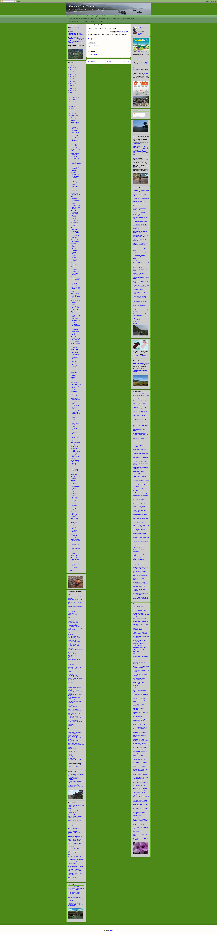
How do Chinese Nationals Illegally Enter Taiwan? (75, 514)
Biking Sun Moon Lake (73, 716)
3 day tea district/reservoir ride (75, 638)
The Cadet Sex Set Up (139, 586)
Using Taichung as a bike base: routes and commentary (141, 408)
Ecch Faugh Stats (137, 831)
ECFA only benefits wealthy (140, 732)
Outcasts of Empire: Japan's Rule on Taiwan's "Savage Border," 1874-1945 (75, 816)
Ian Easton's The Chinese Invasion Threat (75, 811)
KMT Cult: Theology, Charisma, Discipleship (74, 365)
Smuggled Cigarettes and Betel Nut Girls (139, 306)
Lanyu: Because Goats (73, 629)
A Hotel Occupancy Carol (139, 610)
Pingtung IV (70, 756)
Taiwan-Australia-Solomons (140, 774)
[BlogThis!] (90, 43)
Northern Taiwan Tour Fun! (74, 666)
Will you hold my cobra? (139, 766)
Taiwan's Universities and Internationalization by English (141, 261)
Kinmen (69, 671)
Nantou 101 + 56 (72, 611)
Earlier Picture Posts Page (75, 765)
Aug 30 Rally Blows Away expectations (139, 450)
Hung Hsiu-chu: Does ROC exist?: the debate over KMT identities (140, 463)
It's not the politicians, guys (140, 562)
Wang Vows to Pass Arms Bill (75, 193)
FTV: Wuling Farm (72, 656)
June (72, 108)
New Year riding (71, 758)
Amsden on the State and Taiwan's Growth (139, 208)
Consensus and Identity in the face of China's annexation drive (141, 728)
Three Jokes (74, 237)
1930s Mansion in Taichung (74, 659)
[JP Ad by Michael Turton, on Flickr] (140, 350)
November (74, 97)
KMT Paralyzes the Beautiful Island (75, 388)
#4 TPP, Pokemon (72, 780)
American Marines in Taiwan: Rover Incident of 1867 (140, 791)
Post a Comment (94, 54)
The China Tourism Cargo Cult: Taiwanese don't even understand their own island (140, 800)
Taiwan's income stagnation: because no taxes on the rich (140, 633)
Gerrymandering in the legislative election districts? (140, 583)
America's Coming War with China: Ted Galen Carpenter (76, 356)
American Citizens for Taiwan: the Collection (94, 21)
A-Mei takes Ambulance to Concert (75, 490)
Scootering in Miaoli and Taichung (75, 606)
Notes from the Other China (75, 857)
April (72, 113)
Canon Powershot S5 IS (139, 149)
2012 (71, 79)
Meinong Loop (71, 652)
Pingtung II (70, 754)
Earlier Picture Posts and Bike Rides (111, 16)
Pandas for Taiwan (74, 416)
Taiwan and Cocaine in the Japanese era (140, 805)
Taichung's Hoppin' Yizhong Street (76, 744)
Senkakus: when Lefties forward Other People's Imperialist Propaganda (139, 642)
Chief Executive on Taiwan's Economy (75, 283)
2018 (71, 65)
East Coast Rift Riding (73, 733)
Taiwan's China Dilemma (74, 820)
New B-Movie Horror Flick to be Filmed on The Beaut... (75, 339)
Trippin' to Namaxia (72, 614)
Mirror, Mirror (136, 603)
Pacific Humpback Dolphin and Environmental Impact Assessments (141, 720)
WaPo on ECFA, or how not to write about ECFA (141, 526)
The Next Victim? (75, 320)
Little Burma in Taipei (72, 668)
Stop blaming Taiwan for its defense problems (140, 752)
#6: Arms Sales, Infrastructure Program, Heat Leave (76, 775)
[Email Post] (90, 46)
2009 (71, 85)
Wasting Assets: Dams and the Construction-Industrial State (141, 481)
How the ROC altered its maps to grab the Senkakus (141, 191)
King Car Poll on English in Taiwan (75, 407)
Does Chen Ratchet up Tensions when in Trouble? (140, 416)
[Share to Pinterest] (95, 43)
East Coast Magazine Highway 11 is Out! (75, 507)
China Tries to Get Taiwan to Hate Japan (76, 374)
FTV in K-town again (72, 680)
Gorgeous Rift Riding (72, 706)
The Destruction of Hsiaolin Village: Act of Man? (140, 572)
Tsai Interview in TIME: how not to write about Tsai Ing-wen (141, 394)
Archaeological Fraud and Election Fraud (75, 412)
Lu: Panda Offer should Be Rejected (75, 146)
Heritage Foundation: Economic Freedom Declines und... (75, 483)
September (74, 101)
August (73, 104)
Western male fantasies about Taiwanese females (141, 666)
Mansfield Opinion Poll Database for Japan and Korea (75, 438)
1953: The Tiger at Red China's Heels (139, 273)
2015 (71, 72)
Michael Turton (144, 27)
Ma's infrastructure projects (140, 654)
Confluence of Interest (139, 759)
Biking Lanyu (71, 643)
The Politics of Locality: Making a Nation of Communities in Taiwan (76, 807)
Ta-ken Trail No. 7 (75, 446)
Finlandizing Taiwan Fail (139, 201)
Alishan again (71, 664)
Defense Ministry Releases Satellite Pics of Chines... (75, 296)
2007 (71, 90)
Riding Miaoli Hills (72, 653)
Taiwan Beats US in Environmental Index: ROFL (75, 140)
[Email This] (88, 43)
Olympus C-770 (142, 147)
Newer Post (91, 61)
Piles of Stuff (70, 702)
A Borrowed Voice (72, 863)
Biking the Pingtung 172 (73, 644)
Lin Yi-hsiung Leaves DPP (75, 232)
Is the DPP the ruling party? (75, 249)
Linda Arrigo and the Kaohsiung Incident (75, 207)
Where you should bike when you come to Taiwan (140, 404)
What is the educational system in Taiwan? (139, 679)
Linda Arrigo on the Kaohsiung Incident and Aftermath (141, 744)
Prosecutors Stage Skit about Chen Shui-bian (140, 594)
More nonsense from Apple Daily (75, 224)
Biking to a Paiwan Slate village (75, 628)
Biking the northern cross (73, 645)
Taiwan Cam (74, 555)
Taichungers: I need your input (75, 398)
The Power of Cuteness (139, 265)
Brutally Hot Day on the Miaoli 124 (75, 647)
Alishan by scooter (72, 640)
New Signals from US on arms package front (75, 535)
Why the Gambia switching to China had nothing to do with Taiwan (140, 435)
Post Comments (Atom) (112, 67)
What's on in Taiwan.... (74, 494)
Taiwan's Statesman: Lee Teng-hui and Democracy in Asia (75, 853)
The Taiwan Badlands (138, 824)
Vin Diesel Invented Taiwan (74, 183)
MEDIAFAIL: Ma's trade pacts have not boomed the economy (140, 770)
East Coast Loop (71, 648)
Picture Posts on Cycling (128, 18)
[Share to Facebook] (93, 43)
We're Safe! (74, 474)
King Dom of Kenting (72, 741)
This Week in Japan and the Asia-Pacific (75, 308)
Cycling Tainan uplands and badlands (76, 33)
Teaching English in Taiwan (141, 363)
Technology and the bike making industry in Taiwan (139, 195)
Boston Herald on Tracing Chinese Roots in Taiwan (75, 128)
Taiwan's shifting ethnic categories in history (139, 507)
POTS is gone (74, 347)
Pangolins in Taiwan (138, 289)
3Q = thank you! (75, 235)
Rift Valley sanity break (73, 622)
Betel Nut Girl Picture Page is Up (75, 158)
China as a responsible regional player (139, 589)
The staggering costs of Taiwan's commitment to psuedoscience (139, 814)
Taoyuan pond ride (72, 672)
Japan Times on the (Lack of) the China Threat (75, 462)
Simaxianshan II (71, 698)
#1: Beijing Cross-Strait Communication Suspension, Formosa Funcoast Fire (75, 787)
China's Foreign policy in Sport (141, 198)
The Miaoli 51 (71, 634)
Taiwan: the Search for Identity (76, 848)
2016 (71, 69)
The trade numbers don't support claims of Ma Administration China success (140, 620)
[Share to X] (92, 43)
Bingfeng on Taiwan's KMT (75, 420)
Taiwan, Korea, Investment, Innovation (75, 351)
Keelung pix (70, 705)
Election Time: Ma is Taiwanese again (138, 628)
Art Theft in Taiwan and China (141, 252)
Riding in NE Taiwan (72, 675)
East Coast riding (72, 624)
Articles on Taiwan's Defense (74, 259)
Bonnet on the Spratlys (139, 212)
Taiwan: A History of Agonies (75, 825)
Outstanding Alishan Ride (74, 690)
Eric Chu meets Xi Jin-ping (140, 493)
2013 (71, 76)
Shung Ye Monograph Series (75, 866)
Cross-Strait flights (74, 303)
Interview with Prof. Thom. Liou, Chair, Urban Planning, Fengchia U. (75, 899)
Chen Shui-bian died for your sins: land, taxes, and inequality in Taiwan (140, 779)
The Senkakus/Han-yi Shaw (140, 400)
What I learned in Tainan (73, 743)
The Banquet (74, 329)
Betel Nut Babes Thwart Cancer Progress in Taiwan (75, 177)
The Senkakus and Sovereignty (138, 756)
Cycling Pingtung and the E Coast (75, 32)
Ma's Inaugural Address (139, 398)
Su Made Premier (75, 300)
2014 (71, 74)
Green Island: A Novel (73, 828)
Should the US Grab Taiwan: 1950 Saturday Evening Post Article (140, 269)
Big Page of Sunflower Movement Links (109, 18)
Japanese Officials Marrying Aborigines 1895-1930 (140, 235)
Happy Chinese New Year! (75, 123)
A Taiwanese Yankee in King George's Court (140, 542)
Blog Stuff (73, 370)
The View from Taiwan (81, 6)
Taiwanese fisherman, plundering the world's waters (140, 740)
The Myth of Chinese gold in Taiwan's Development (140, 568)
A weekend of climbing (73, 621)
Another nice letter (74, 552)
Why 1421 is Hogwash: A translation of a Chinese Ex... (75, 325)
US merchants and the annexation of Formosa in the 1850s (140, 257)
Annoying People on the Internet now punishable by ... (75, 456)
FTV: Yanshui (71, 657)
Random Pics (71, 725)
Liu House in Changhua (73, 740)
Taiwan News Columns (74, 21)
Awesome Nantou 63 (72, 748)
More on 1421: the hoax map (75, 240)
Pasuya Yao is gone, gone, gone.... (74, 245)
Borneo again (71, 724)
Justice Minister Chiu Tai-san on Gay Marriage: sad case (140, 828)
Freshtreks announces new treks (76, 163)
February (73, 118)
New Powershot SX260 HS (74, 720)
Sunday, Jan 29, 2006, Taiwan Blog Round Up (75, 134)
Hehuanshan (71, 674)
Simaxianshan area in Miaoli (74, 732)
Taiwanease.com (141, 51)
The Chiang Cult (137, 215)
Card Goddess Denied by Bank (76, 383)
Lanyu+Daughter (72, 619)
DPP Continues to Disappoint (75, 443)
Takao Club (74, 172)
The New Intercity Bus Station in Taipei (75, 202)
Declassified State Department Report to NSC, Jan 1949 (141, 286)
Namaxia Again (71, 605)
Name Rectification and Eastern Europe (139, 530)
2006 (71, 92)
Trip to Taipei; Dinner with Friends (74, 471)
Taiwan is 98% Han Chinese (140, 788)
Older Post (126, 61)
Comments (138, 116)
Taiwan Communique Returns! (75, 268)
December (74, 94)
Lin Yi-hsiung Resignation (74, 219)
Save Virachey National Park (141, 63)
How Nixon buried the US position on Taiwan (139, 420)
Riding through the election (74, 637)
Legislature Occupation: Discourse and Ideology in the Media (141, 700)
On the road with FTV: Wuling (74, 667)
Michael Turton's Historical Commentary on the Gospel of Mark (141, 370)
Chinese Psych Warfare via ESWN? (75, 425)
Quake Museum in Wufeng (75, 153)
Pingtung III (70, 755)
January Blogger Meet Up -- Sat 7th (75, 524)
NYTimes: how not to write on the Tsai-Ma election (140, 695)
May (72, 111)
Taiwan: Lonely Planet (74, 877)
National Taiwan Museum (75, 197)
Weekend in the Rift (72, 655)
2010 (71, 83)
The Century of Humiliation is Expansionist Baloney (140, 467)
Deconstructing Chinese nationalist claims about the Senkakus (140, 662)
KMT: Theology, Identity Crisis (141, 503)
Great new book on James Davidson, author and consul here (76, 41)
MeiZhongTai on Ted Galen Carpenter (75, 169)
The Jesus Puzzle (141, 355)
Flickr (135, 158)
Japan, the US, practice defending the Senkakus (75, 565)
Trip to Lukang (74, 361)
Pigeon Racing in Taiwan (139, 522)
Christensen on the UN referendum (139, 704)
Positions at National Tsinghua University (74, 393)
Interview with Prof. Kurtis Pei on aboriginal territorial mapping (75, 894)
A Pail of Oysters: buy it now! (75, 823)
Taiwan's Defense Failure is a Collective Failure (140, 511)
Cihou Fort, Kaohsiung (73, 625)
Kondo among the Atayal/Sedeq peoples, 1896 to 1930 (82, 18)
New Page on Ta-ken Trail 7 (75, 228)
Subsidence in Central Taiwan (141, 687)
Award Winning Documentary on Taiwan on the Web (75, 529)
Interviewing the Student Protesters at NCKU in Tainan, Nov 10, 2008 (76, 904)
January (73, 120)
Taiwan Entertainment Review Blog (75, 278)
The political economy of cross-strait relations (139, 314)
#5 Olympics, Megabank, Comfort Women (74, 778)
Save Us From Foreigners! (74, 429)
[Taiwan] (90, 39)
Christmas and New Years (75, 545)
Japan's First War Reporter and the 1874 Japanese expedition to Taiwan (140, 245)
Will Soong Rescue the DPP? (74, 379)
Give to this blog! (73, 16)
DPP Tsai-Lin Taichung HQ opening (76, 731)
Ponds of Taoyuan (137, 716)
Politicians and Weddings (74, 263)
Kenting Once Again (72, 736)
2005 (71, 570)
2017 (71, 67)
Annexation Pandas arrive (139, 442)
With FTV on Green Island (74, 641)
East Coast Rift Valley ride (74, 750)
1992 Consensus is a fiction (140, 575)
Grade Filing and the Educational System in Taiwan (75, 289)
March (73, 115)
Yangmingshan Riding (73, 709)
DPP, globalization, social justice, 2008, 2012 (139, 240)
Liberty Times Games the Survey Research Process (74, 500)
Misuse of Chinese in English (74, 254)
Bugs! (69, 704)
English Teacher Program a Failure (75, 333)
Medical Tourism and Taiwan (140, 782)
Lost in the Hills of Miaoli (73, 636)
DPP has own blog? (74, 519)
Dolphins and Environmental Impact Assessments (140, 558)
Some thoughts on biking (139, 724)
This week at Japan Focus (75, 433)
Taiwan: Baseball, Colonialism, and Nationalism (141, 231)
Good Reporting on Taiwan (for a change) (75, 541)
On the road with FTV (72, 708)
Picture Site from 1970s (75, 548)
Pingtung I (70, 752)
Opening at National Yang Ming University (75, 450)
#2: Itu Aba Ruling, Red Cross (76, 784)
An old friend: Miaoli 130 (73, 735)
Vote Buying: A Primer (138, 471)
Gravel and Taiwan (138, 474)
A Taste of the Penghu (73, 699)
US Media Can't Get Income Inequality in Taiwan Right (140, 646)
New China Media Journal (75, 477)
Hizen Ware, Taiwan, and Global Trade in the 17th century (139, 297)
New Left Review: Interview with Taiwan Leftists (75, 559)
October (73, 99)
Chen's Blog (74, 467)
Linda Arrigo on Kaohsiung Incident (75, 273)
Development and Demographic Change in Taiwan (74, 832)
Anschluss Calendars (138, 564)
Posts (136, 113)
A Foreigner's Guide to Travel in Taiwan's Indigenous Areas (75, 860)
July (72, 106)
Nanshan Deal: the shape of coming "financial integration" (140, 598)
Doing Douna (71, 613)
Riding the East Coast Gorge (74, 701)
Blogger (111, 930)
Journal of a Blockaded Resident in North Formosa (75, 869)
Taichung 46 (70, 682)
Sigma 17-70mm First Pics (74, 676)
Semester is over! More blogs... (75, 344)
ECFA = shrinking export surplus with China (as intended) (139, 684)
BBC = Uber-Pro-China (139, 785)
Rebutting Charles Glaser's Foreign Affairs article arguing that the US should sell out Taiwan (140, 820)
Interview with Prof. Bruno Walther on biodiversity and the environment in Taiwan (76, 888)
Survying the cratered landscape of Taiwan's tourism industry (141, 615)
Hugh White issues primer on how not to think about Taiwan (141, 795)
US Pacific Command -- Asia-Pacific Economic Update (75, 213)
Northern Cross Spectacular (74, 697)
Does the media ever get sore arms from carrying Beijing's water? (141, 425)
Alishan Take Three (72, 670)
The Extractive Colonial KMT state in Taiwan (140, 458)
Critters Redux (71, 714)
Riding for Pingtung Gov (93, 16)
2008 (71, 88)
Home (82, 16)
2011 (71, 81)
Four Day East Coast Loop (74, 713)
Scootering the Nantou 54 (74, 626)
